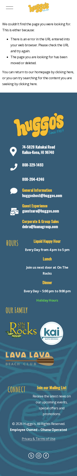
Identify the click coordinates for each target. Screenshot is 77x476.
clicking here (64, 72)
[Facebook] (46, 456)
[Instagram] (38, 456)
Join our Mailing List (52, 387)
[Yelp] (31, 456)
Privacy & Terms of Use (38, 439)
